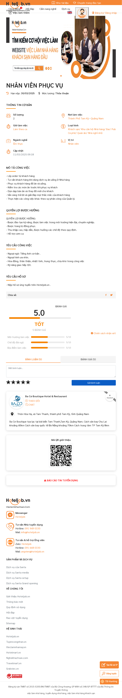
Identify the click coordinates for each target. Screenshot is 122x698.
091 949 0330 (32, 528)
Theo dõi (34, 400)
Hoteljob (20, 516)
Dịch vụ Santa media (17, 572)
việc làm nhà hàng (35, 693)
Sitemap (10, 623)
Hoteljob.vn (12, 636)
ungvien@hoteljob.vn (32, 551)
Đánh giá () (88, 359)
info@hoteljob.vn (30, 532)
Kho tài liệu (62, 2)
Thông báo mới (14, 601)
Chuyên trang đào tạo (89, 2)
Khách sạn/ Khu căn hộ (81, 129)
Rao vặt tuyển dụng (17, 617)
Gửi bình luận (93, 382)
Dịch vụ (66, 8)
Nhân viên (73, 143)
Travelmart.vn (13, 663)
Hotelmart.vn (13, 652)
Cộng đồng (14, 8)
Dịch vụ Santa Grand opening (22, 583)
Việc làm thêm (21, 12)
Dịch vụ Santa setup (17, 577)
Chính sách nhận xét (104, 333)
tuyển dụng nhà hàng (56, 693)
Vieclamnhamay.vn (16, 647)
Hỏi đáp (30, 8)
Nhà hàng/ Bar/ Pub (105, 129)
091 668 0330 (32, 547)
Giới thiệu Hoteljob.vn (18, 596)
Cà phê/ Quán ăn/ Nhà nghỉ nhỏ (85, 133)
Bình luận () (33, 359)
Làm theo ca (20, 129)
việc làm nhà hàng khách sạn (81, 693)
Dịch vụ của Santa (16, 567)
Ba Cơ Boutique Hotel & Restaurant (46, 396)
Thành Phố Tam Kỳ (78, 118)
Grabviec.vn (12, 668)
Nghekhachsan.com (17, 657)
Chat (31, 404)
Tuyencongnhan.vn (16, 641)
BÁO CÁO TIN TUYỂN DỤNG (62, 480)
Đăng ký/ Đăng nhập (105, 12)
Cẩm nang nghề (48, 8)
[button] (61, 76)
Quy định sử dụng (15, 607)
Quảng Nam (97, 118)
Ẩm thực (18, 143)
